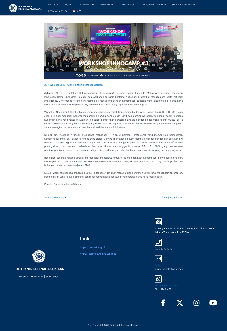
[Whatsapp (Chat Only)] (158, 279)
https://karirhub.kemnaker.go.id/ (98, 253)
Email (158, 265)
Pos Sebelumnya (55, 197)
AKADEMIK (85, 4)
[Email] (158, 258)
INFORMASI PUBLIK (153, 4)
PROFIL (67, 4)
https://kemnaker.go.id (93, 247)
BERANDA (53, 4)
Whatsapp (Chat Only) (166, 285)
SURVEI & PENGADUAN (183, 4)
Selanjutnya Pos (172, 197)
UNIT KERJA (128, 4)
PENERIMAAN (107, 4)
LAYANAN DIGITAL (57, 10)
